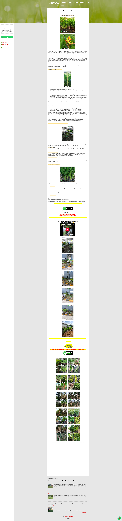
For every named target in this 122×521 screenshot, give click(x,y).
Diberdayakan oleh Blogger (68, 516)
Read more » (84, 500)
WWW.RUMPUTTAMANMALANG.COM (67, 444)
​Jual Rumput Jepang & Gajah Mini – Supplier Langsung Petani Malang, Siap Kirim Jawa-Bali (67, 3)
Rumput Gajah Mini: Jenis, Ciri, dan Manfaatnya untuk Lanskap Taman (62, 480)
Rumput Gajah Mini (5, 44)
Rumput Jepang (4, 42)
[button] (86, 10)
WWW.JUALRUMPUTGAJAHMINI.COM (67, 447)
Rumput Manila (4, 47)
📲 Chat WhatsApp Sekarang (7, 37)
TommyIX (70, 518)
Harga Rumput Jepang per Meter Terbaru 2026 (57, 491)
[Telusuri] (88, 2)
